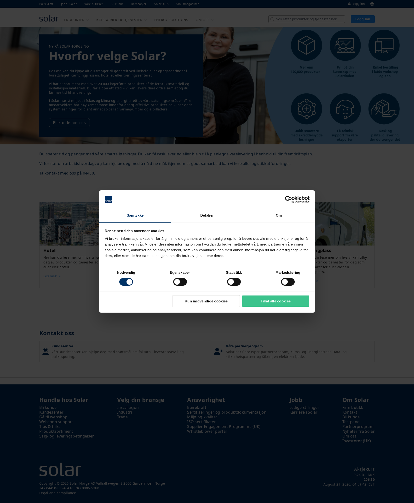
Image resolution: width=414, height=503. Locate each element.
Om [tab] (279, 215)
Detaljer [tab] (207, 215)
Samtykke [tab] (135, 215)
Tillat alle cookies (276, 301)
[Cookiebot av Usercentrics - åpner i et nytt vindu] (289, 199)
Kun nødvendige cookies (206, 301)
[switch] (180, 282)
